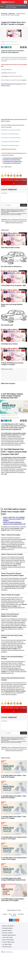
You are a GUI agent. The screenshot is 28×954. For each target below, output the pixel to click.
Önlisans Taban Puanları (8, 939)
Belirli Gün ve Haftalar (7, 932)
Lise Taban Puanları (7, 944)
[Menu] (25, 2)
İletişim (14, 914)
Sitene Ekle (13, 915)
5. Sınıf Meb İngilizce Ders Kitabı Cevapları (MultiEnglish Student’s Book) (16, 6)
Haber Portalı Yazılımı (8, 952)
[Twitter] (4, 47)
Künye (10, 914)
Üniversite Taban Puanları (8, 942)
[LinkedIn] (6, 47)
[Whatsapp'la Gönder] (8, 47)
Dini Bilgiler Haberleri (7, 928)
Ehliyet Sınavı (12, 13)
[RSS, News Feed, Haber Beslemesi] (17, 920)
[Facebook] (2, 47)
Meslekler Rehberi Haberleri (9, 935)
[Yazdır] (10, 47)
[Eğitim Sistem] (8, 2)
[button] (21, 47)
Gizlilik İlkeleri (21, 914)
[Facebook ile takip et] (10, 920)
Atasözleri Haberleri (7, 930)
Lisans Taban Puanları (7, 937)
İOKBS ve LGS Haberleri (8, 926)
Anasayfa (5, 13)
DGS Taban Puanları (7, 946)
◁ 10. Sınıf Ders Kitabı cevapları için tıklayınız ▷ (14, 181)
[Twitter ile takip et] (14, 920)
